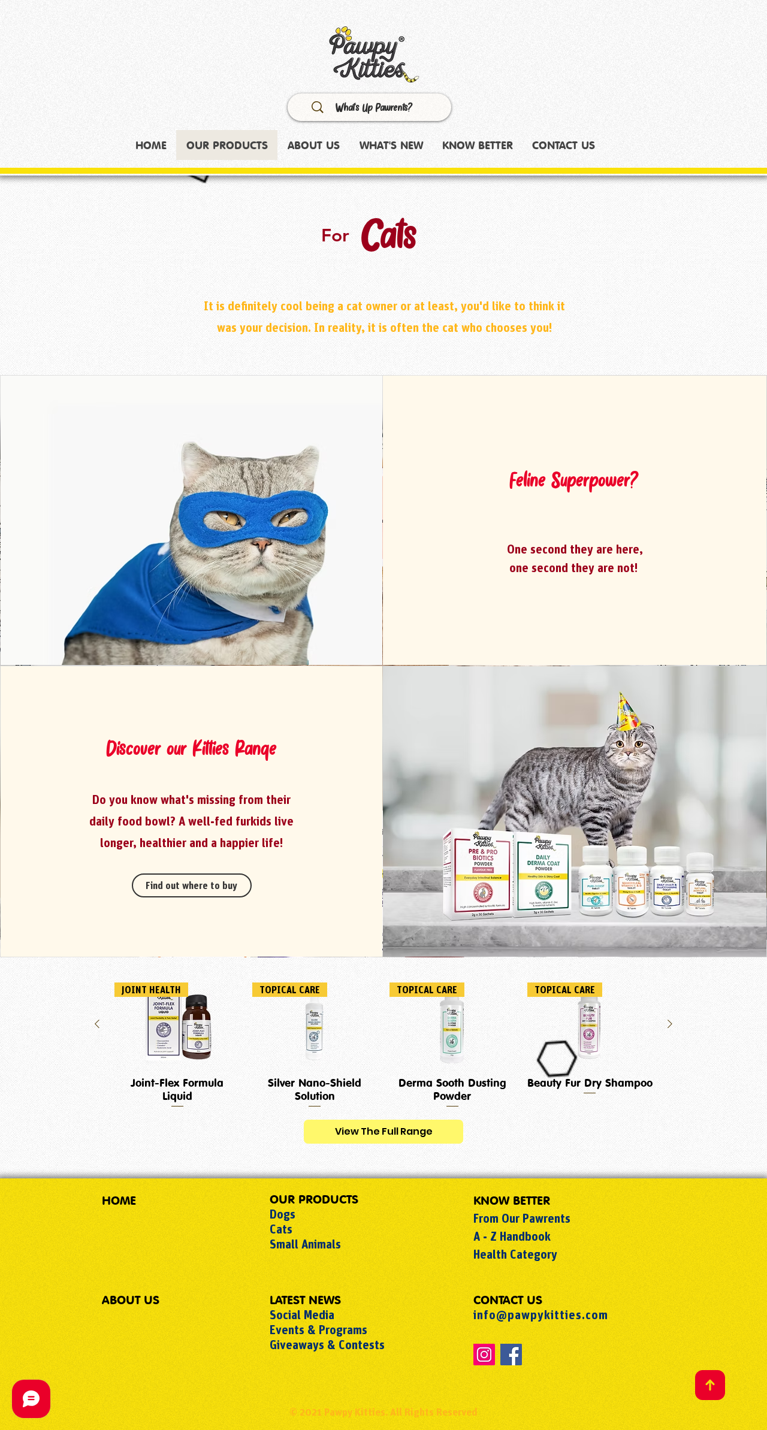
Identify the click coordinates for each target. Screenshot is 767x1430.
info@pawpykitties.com (540, 1314)
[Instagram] (484, 1354)
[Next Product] (670, 1024)
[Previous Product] (97, 1024)
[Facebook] (511, 1354)
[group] (383, 1046)
